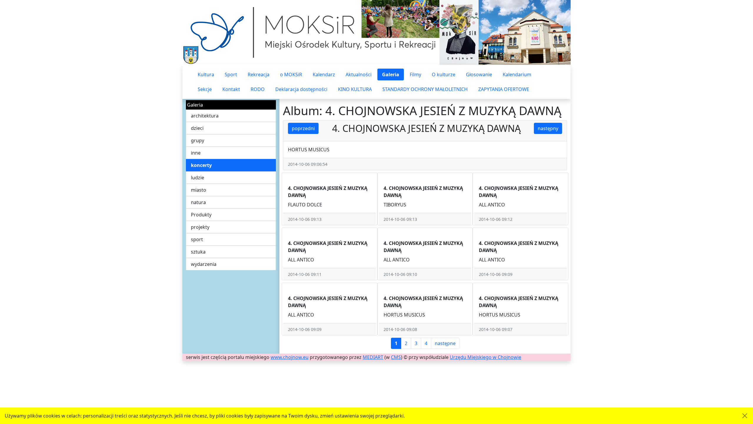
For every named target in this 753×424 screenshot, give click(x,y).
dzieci (197, 128)
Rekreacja (258, 74)
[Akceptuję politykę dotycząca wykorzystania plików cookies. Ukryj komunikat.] (744, 415)
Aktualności (358, 74)
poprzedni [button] (303, 128)
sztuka (198, 252)
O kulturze (443, 74)
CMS (396, 357)
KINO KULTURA (355, 89)
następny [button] (548, 128)
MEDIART (373, 357)
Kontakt (231, 89)
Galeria (390, 74)
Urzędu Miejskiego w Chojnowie (485, 357)
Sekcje (205, 89)
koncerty (201, 165)
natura (198, 202)
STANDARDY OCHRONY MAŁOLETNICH (425, 89)
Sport (231, 74)
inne (196, 153)
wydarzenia (203, 264)
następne (445, 343)
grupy (197, 140)
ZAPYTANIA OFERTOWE (503, 89)
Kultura (206, 74)
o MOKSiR (291, 74)
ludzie (197, 177)
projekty (200, 227)
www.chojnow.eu (290, 357)
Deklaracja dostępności (301, 89)
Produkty (201, 214)
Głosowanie (479, 74)
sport (197, 239)
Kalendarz (324, 74)
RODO (258, 89)
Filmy (415, 74)
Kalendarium (517, 74)
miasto (198, 190)
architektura (205, 115)
